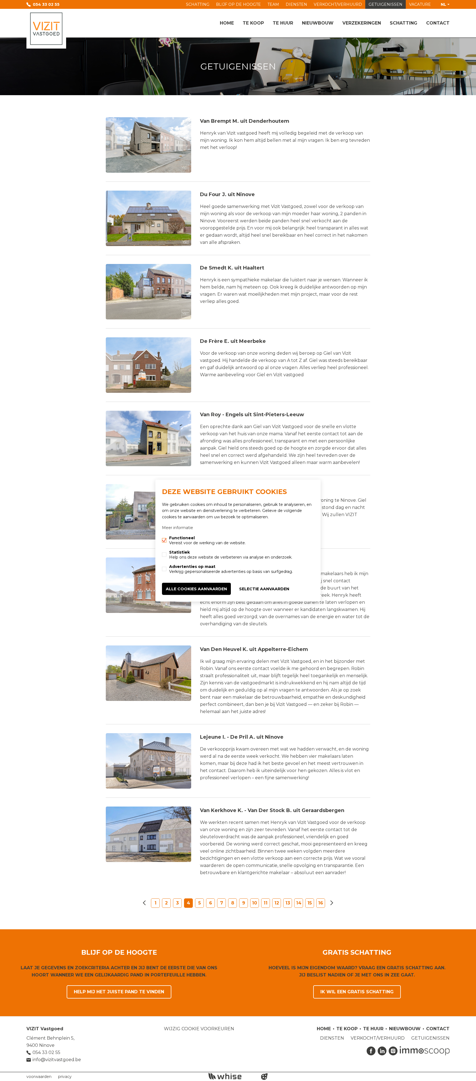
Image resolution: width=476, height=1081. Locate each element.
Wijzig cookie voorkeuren (199, 1028)
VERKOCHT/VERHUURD (338, 4)
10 (254, 903)
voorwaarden (39, 1076)
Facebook (371, 1051)
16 (320, 903)
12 (276, 903)
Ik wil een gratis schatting (357, 991)
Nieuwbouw (318, 23)
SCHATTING (197, 4)
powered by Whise (232, 1076)
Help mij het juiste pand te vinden (119, 991)
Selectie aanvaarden (264, 588)
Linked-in (382, 1051)
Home (227, 23)
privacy (65, 1076)
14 (298, 903)
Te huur (283, 23)
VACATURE (420, 4)
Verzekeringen (361, 23)
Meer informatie (177, 527)
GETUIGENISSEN (385, 4)
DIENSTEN (296, 4)
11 (265, 903)
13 (287, 903)
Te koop (253, 23)
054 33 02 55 (46, 4)
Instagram (393, 1051)
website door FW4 (264, 1076)
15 (309, 903)
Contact (438, 23)
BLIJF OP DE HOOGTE (238, 4)
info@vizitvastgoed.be (57, 1059)
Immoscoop (425, 1050)
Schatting (403, 23)
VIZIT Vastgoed (44, 1028)
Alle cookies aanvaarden (196, 588)
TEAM (273, 4)
